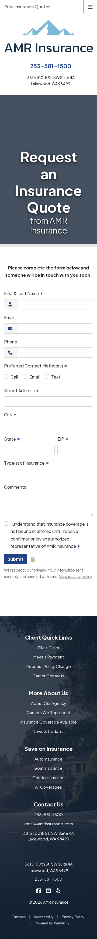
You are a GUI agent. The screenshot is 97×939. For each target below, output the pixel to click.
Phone (10, 341)
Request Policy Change (48, 666)
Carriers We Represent (48, 712)
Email (9, 317)
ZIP (62, 439)
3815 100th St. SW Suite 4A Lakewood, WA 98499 (48, 835)
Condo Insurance (48, 777)
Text (55, 377)
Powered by (52, 923)
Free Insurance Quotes (27, 6)
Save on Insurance (49, 748)
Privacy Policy (73, 916)
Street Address (21, 390)
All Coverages (48, 786)
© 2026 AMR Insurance (48, 902)
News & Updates (49, 731)
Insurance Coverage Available (48, 721)
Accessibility (44, 916)
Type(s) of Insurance (26, 463)
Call (14, 377)
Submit (15, 559)
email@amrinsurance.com (48, 823)
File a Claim (48, 647)
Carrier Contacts (48, 675)
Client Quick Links (48, 637)
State (12, 439)
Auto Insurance (48, 758)
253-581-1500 (50, 66)
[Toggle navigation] (90, 6)
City (10, 414)
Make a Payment (48, 656)
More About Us (48, 693)
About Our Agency (48, 703)
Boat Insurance (48, 768)
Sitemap (19, 916)
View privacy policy (75, 576)
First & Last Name (23, 293)
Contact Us (49, 804)
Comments (15, 487)
